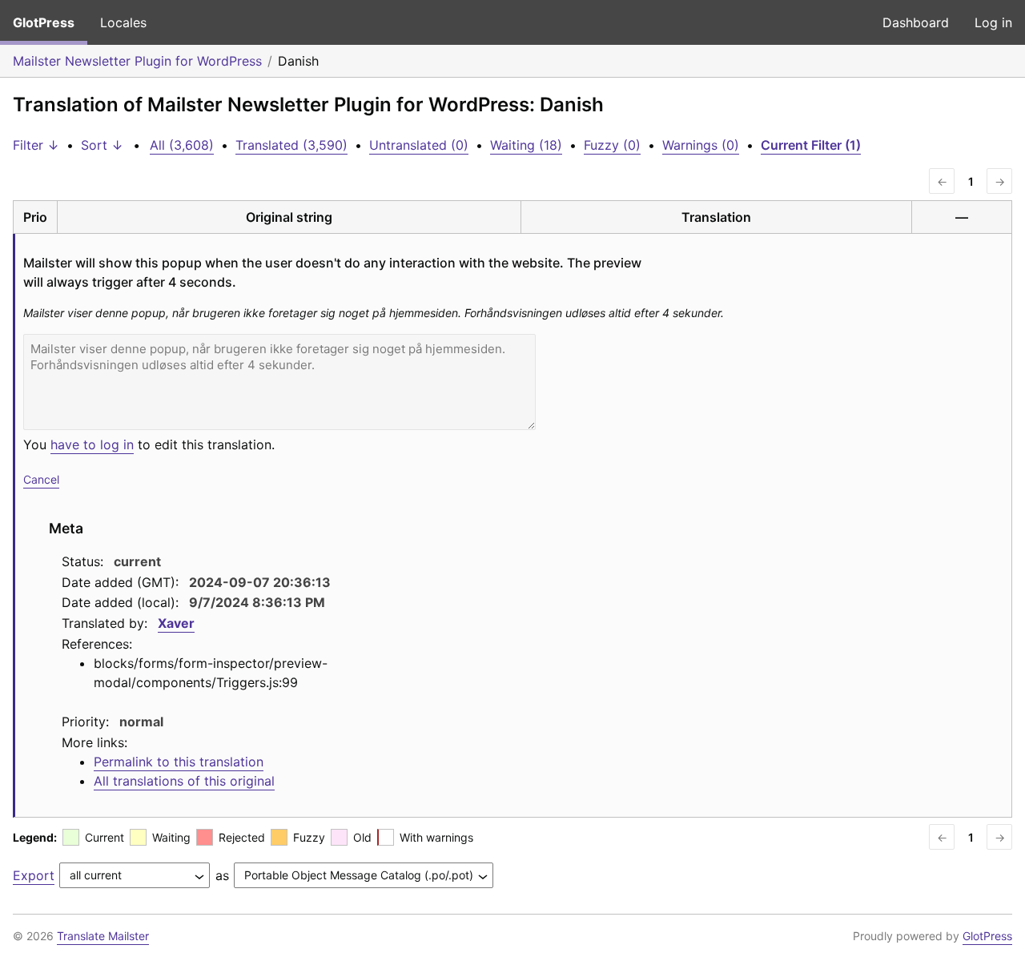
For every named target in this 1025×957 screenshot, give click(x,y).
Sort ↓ (102, 145)
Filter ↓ (36, 145)
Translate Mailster (103, 936)
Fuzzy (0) (612, 145)
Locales (123, 22)
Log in (993, 22)
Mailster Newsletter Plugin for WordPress (137, 61)
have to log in (92, 444)
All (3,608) (182, 145)
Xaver (176, 623)
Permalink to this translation (178, 762)
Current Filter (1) (811, 145)
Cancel (41, 479)
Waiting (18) (526, 145)
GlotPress (43, 22)
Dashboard (915, 22)
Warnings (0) (700, 145)
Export (33, 875)
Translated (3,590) (291, 145)
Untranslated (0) (418, 145)
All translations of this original (184, 781)
